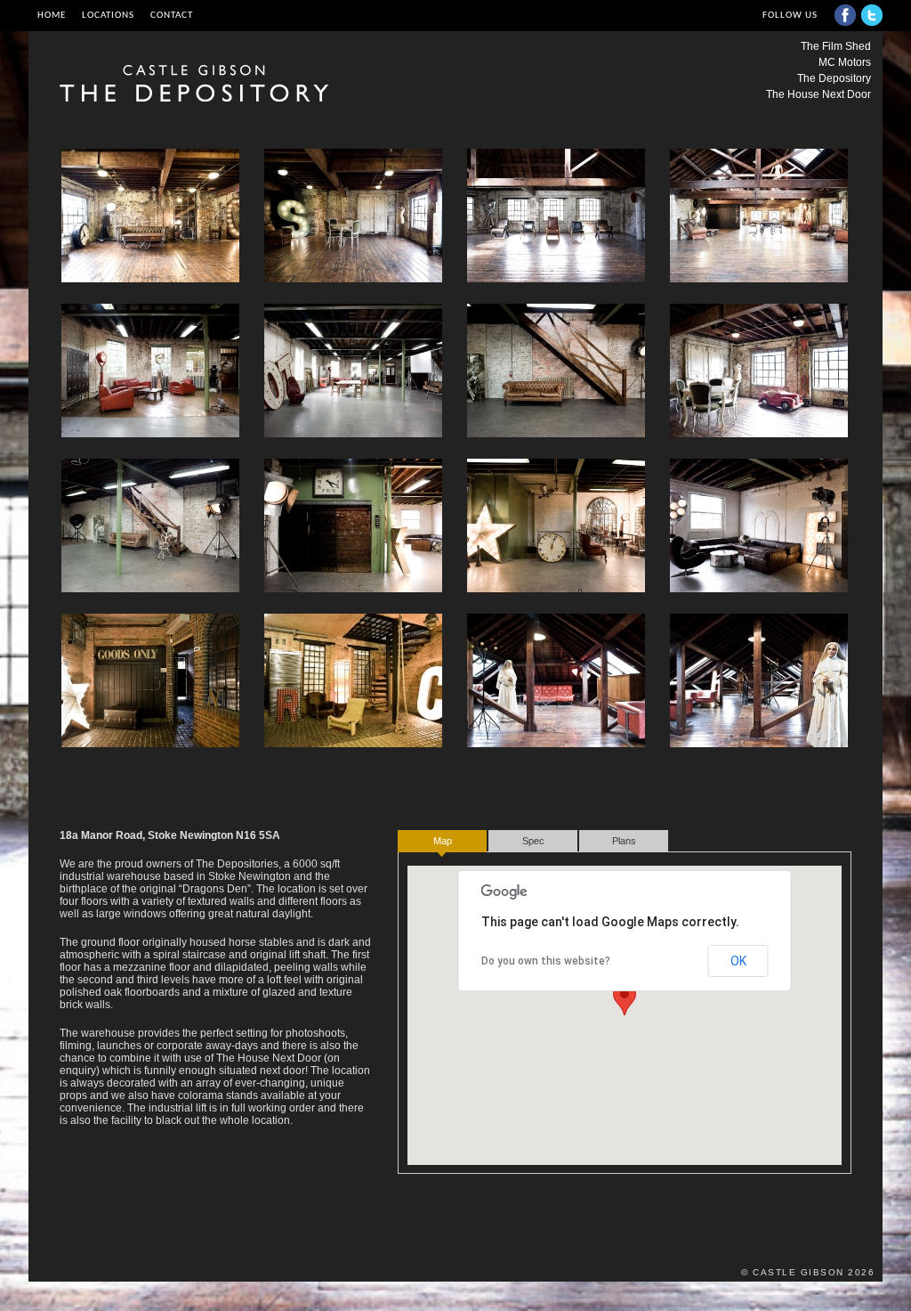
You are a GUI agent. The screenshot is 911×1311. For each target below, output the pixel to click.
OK (738, 961)
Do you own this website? (545, 961)
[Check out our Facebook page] (845, 15)
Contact (171, 15)
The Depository (834, 78)
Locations (108, 15)
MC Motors (844, 62)
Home (51, 15)
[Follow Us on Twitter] (872, 15)
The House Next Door (818, 94)
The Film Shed (836, 46)
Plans (624, 840)
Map (442, 840)
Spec (533, 840)
